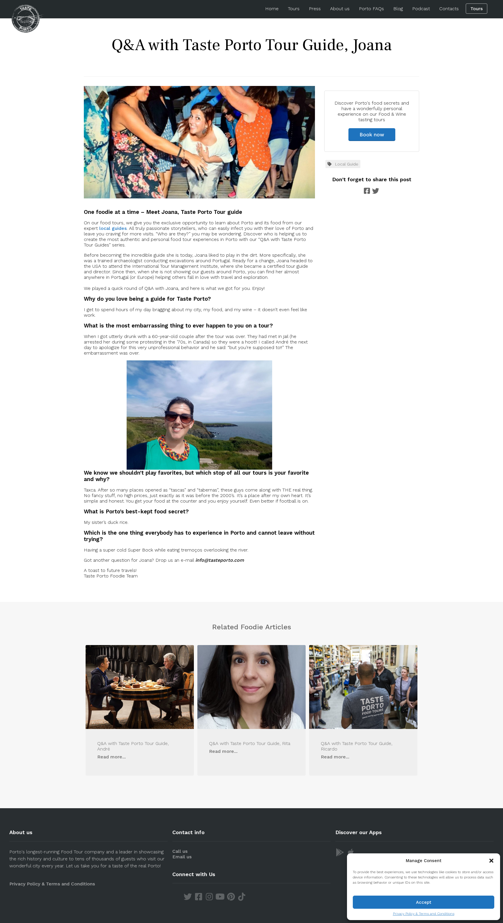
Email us (182, 856)
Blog (398, 8)
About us (340, 8)
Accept (423, 902)
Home (272, 8)
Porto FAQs (371, 8)
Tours (294, 8)
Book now (371, 135)
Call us (179, 851)
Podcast (421, 8)
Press (315, 8)
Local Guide (346, 164)
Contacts (449, 8)
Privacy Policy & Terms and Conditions (423, 914)
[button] (491, 861)
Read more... (111, 757)
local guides (113, 228)
